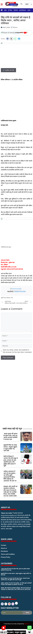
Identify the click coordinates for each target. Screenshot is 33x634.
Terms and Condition (8, 554)
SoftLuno (26, 623)
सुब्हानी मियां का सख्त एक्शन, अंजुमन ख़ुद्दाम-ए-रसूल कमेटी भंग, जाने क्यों (11, 448)
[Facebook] (2, 604)
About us (4, 548)
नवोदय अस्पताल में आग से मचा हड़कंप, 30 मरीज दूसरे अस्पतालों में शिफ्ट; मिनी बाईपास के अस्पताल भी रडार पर (10, 476)
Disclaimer (4, 551)
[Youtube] (25, 32)
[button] (7, 38)
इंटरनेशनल (22, 10)
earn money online (3, 592)
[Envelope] (12, 604)
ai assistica (2, 616)
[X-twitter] (5, 604)
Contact (3, 545)
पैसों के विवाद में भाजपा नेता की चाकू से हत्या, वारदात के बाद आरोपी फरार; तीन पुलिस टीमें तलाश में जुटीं (11, 461)
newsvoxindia (20, 291)
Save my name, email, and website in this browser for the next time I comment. (17, 351)
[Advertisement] (16, 100)
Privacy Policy (5, 557)
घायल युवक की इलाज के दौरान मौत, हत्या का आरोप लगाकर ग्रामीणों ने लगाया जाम (10, 436)
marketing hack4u (4, 534)
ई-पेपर (10, 10)
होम (5, 10)
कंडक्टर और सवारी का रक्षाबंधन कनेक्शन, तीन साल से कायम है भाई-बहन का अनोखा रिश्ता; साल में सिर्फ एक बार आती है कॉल (10, 491)
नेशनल (16, 10)
